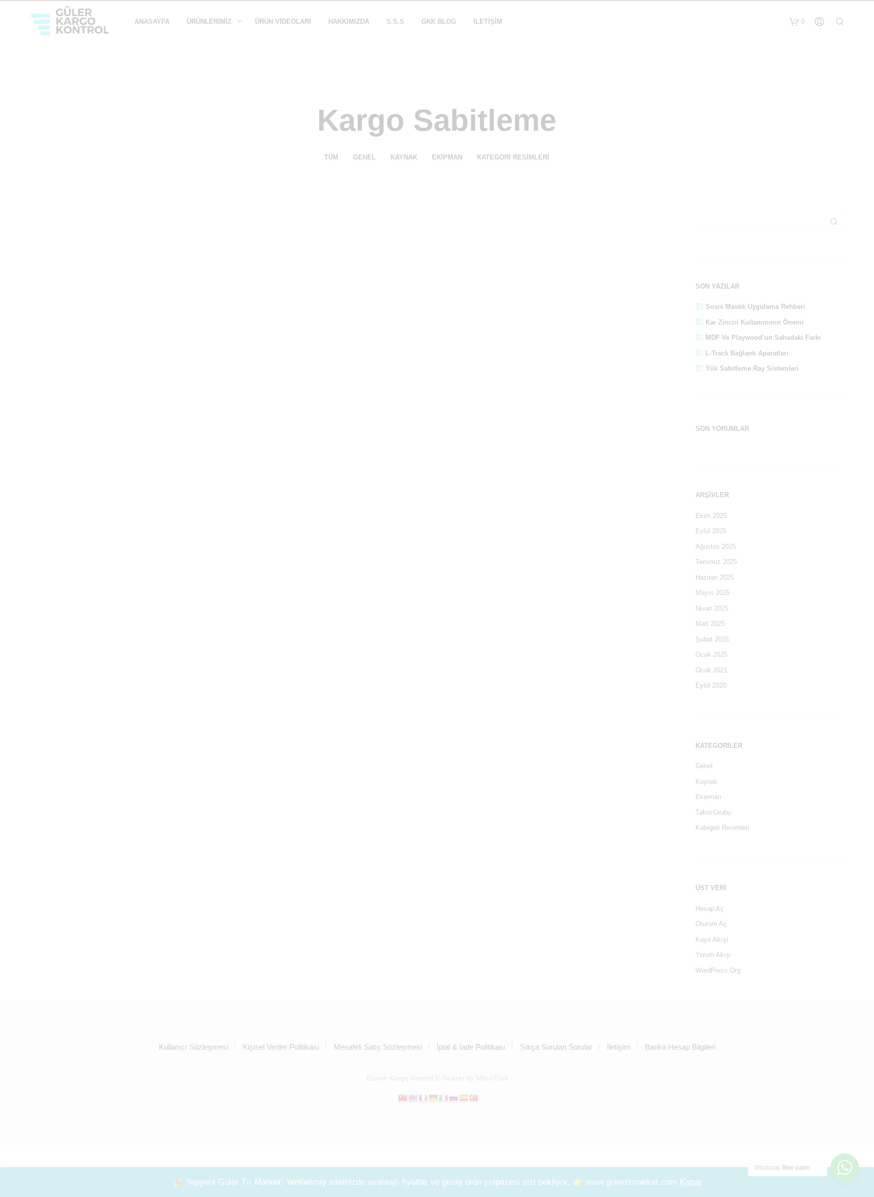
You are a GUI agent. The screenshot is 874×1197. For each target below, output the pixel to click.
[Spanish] (463, 1098)
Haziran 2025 (714, 577)
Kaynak (403, 157)
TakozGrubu (713, 812)
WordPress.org (717, 970)
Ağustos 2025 (715, 546)
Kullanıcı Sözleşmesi (193, 1047)
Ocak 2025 (711, 654)
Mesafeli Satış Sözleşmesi (378, 1047)
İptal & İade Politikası (470, 1047)
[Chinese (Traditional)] (402, 1098)
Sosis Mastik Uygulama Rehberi (755, 306)
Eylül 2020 (710, 685)
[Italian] (443, 1098)
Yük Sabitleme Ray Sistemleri (752, 368)
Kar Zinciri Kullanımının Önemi (755, 322)
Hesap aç (709, 908)
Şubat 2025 (712, 639)
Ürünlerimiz (209, 21)
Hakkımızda (348, 21)
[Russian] (453, 1098)
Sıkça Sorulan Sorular (556, 1047)
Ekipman (447, 157)
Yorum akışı (713, 955)
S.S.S (395, 21)
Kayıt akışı (711, 939)
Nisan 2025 (711, 608)
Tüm (331, 157)
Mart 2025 (710, 623)
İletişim (487, 21)
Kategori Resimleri (513, 157)
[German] (433, 1098)
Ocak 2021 (711, 670)
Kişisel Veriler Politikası (281, 1047)
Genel (364, 157)
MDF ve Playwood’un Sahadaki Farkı (763, 337)
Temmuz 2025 (716, 562)
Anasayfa (152, 21)
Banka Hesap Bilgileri (680, 1047)
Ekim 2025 (711, 516)
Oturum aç (711, 924)
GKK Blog (438, 21)
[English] (412, 1098)
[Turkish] (473, 1098)
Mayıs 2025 (712, 592)
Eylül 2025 (710, 531)
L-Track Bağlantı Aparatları (747, 353)
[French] (422, 1098)
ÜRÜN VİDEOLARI (283, 21)
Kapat (691, 1182)
